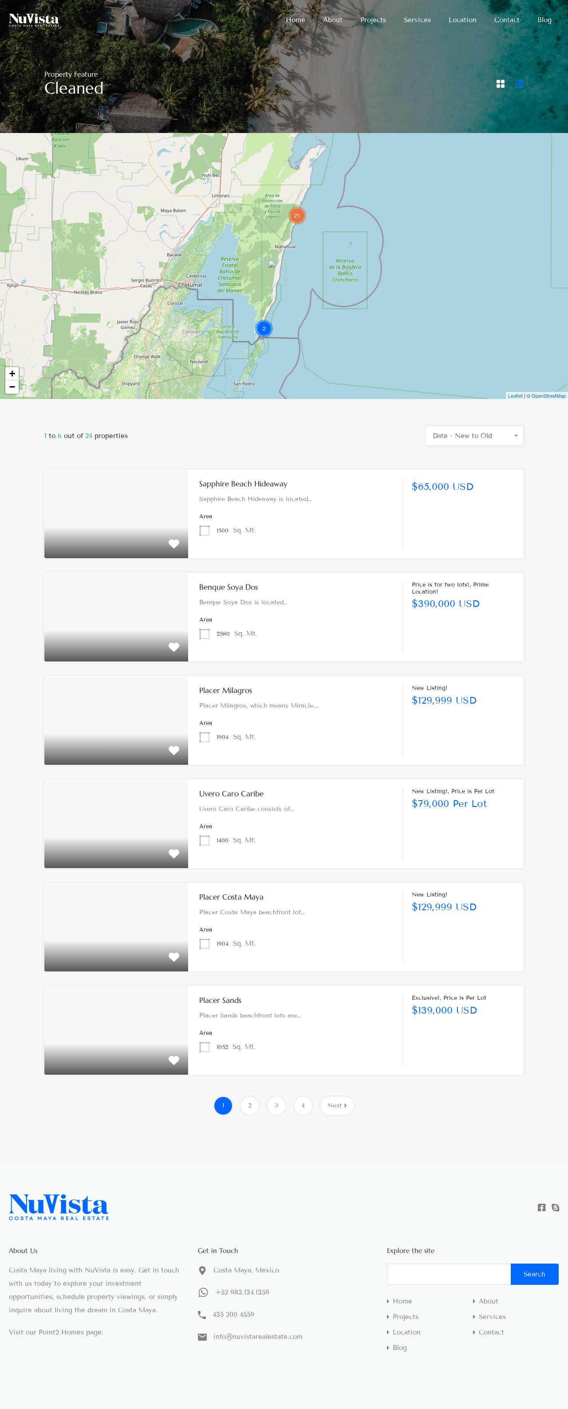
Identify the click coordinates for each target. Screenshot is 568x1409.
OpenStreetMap (549, 395)
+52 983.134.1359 (242, 1292)
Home (295, 20)
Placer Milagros (225, 690)
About (333, 20)
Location (463, 20)
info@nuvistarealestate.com (258, 1337)
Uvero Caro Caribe (231, 793)
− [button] (12, 386)
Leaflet (515, 395)
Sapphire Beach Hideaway (243, 484)
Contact (507, 20)
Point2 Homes (61, 1332)
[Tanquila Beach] (277, 272)
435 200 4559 (233, 1315)
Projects (373, 20)
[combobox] (475, 436)
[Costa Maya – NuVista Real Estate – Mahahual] (34, 23)
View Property (116, 540)
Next (334, 1105)
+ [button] (12, 373)
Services (417, 20)
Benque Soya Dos (228, 587)
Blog (544, 20)
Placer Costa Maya (231, 897)
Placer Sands (220, 1000)
